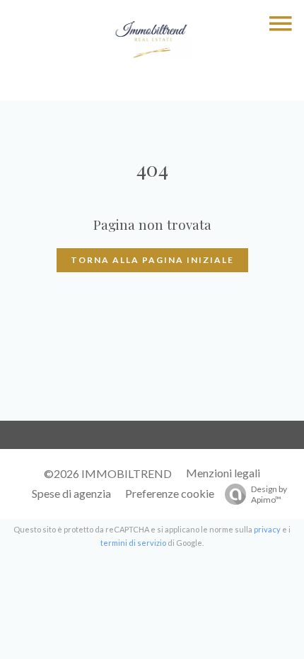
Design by (269, 494)
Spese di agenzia (71, 493)
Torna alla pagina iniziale (152, 260)
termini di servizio (133, 542)
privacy (267, 529)
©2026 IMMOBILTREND (108, 473)
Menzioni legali (223, 472)
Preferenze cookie (169, 493)
